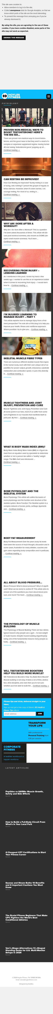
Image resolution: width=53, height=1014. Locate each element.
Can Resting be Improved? (21, 179)
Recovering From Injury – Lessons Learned (21, 272)
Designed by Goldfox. (26, 984)
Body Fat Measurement (19, 538)
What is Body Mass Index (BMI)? (24, 446)
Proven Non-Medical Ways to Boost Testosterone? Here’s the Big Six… (23, 132)
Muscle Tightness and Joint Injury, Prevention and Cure (23, 404)
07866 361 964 (36, 977)
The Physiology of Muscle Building (21, 625)
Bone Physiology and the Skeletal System (21, 492)
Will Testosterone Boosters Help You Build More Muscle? (24, 672)
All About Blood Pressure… (23, 582)
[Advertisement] (26, 63)
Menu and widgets (48, 96)
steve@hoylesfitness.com (28, 980)
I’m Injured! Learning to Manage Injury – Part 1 (20, 316)
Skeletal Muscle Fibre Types (23, 358)
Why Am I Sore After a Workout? (18, 225)
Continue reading (12, 150)
